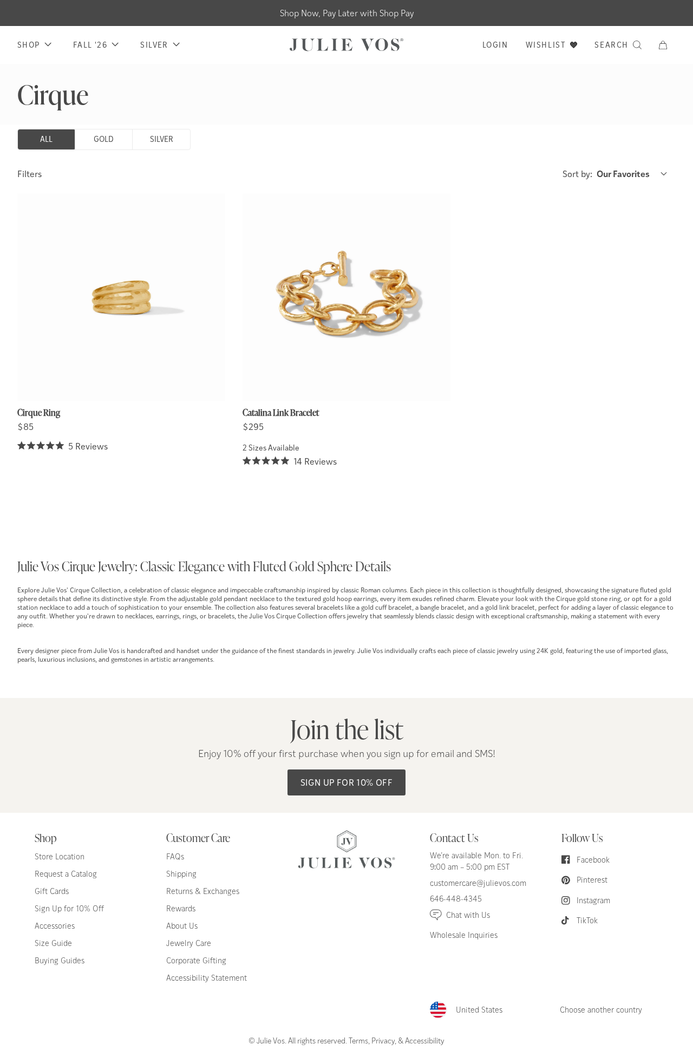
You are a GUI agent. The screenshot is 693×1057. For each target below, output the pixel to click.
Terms (358, 1040)
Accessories (55, 926)
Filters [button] (29, 173)
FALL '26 (90, 45)
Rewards (180, 908)
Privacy (383, 1040)
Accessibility (424, 1040)
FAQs (175, 856)
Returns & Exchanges (202, 891)
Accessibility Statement (206, 978)
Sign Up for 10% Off (346, 782)
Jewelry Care (188, 943)
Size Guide (53, 943)
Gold (104, 139)
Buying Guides (59, 960)
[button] (667, 45)
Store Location (59, 856)
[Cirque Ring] (121, 297)
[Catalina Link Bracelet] (346, 297)
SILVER (154, 45)
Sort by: (606, 173)
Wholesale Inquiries (464, 935)
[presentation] (121, 323)
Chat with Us (468, 915)
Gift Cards (52, 891)
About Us (182, 926)
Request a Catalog (66, 874)
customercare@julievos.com (478, 883)
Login (495, 45)
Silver (161, 139)
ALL (46, 139)
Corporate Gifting (196, 960)
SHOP (28, 45)
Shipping (181, 874)
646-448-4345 (456, 898)
